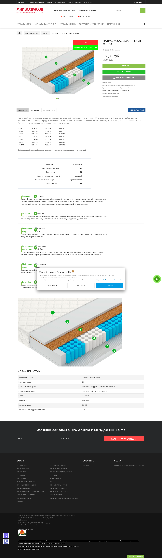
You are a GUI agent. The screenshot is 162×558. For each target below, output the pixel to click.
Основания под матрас (58, 485)
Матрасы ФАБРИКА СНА (57, 465)
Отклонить (52, 285)
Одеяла (52, 481)
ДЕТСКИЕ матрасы (56, 478)
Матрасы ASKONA (23, 468)
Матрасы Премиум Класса (26, 495)
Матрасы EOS (21, 471)
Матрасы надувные (24, 488)
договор (86, 465)
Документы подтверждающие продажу (129, 465)
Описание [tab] (22, 110)
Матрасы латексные (24, 498)
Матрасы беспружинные (58, 488)
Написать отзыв (136, 110)
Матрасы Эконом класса (59, 491)
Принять (109, 285)
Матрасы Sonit (22, 475)
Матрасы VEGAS (22, 465)
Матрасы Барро (55, 475)
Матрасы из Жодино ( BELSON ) (61, 471)
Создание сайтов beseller (135, 556)
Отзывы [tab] (35, 110)
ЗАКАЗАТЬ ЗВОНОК (157, 279)
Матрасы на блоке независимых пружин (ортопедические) (32, 491)
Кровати (20, 501)
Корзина (139, 2)
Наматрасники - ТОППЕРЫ (26, 481)
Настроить (81, 285)
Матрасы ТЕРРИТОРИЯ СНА (59, 468)
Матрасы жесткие (56, 495)
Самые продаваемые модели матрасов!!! (65, 498)
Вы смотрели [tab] (49, 110)
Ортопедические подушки (26, 485)
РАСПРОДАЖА (21, 478)
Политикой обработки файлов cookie (109, 280)
